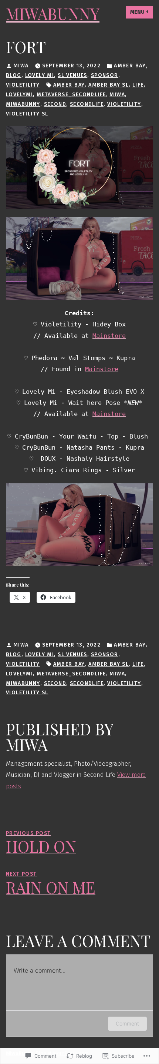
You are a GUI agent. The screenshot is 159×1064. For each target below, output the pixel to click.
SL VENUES (72, 75)
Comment (127, 1023)
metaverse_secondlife (71, 94)
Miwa (21, 66)
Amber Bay (130, 66)
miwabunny (23, 104)
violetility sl (27, 114)
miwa (117, 94)
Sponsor (104, 75)
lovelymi (19, 94)
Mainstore (109, 335)
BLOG (13, 75)
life (138, 85)
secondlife (87, 104)
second (55, 104)
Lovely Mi (39, 75)
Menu (141, 12)
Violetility (23, 85)
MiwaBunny (52, 13)
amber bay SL (108, 85)
